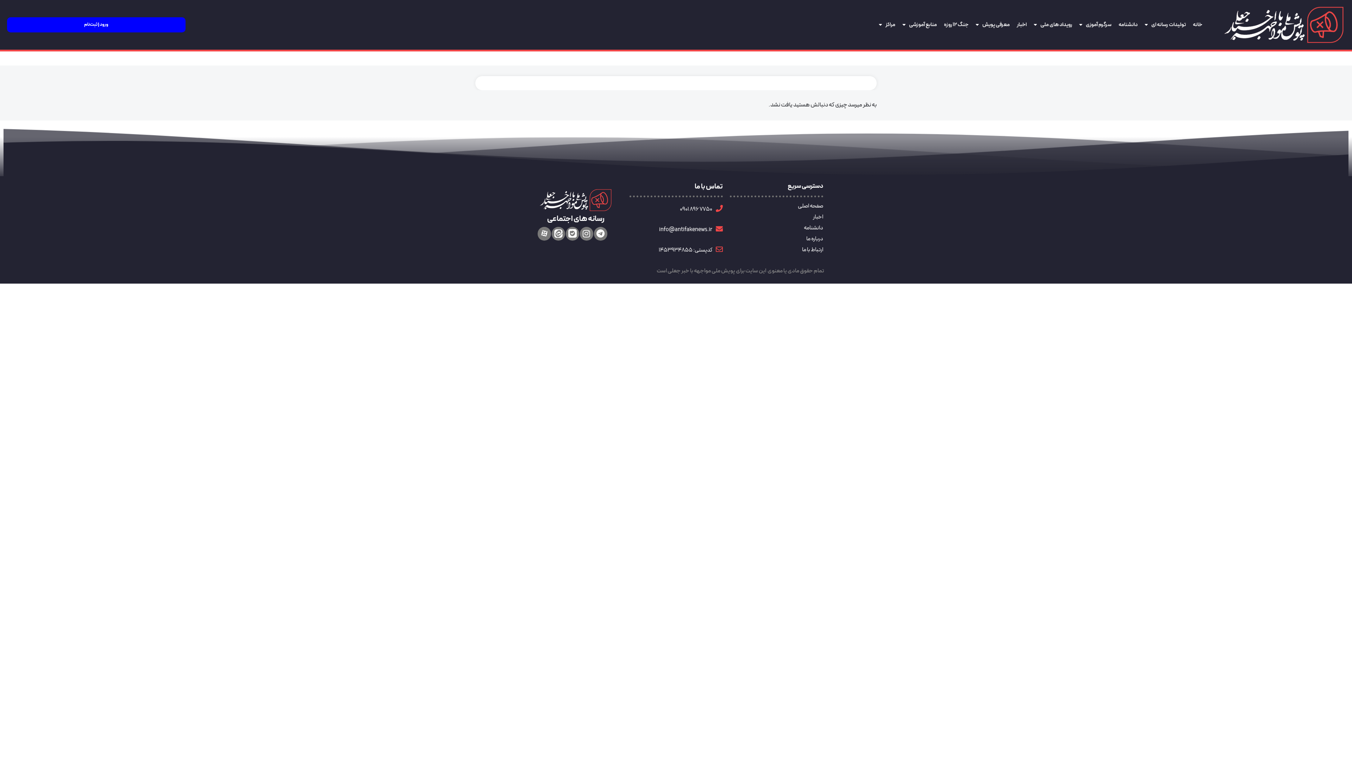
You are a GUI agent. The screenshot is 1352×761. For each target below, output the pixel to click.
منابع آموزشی (923, 25)
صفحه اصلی (810, 206)
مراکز (890, 25)
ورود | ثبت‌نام (96, 24)
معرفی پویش (996, 25)
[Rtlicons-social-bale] (572, 233)
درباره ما (814, 239)
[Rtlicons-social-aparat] (544, 233)
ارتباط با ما (812, 250)
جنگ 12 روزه (956, 25)
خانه (1197, 25)
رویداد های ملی (1056, 25)
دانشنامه (1128, 25)
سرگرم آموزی (1099, 25)
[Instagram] (586, 233)
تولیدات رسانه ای (1168, 25)
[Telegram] (600, 233)
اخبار (1022, 25)
